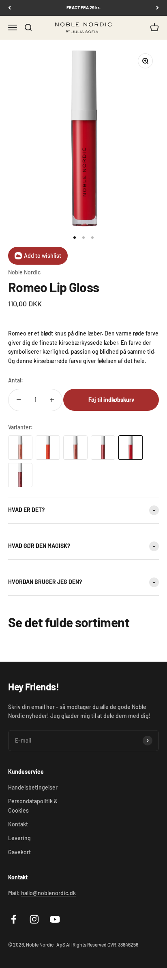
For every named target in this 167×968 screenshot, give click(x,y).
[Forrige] (9, 8)
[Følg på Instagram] (34, 919)
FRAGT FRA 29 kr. (83, 7)
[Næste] (157, 8)
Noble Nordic (24, 272)
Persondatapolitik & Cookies (33, 805)
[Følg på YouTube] (54, 919)
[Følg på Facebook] (13, 919)
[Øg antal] (52, 400)
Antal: (15, 380)
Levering (19, 837)
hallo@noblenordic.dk (48, 892)
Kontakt (18, 824)
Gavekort (19, 852)
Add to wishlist (42, 255)
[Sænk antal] (19, 400)
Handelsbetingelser (33, 787)
